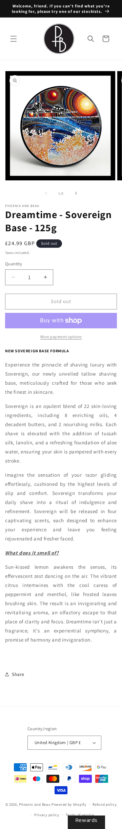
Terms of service (80, 814)
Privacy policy (46, 814)
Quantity (13, 264)
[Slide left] (46, 193)
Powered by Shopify (69, 804)
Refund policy (105, 804)
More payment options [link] (61, 336)
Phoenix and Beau (34, 804)
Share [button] (18, 674)
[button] (13, 38)
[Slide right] (75, 193)
